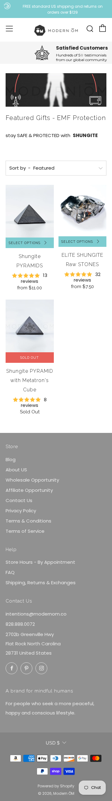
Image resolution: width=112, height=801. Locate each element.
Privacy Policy (21, 510)
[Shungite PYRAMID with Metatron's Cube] (30, 326)
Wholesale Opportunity (32, 480)
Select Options (24, 243)
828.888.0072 (20, 624)
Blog (11, 459)
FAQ (10, 572)
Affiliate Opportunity (29, 490)
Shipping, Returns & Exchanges (41, 582)
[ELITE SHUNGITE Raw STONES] (82, 210)
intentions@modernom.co (36, 614)
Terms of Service (25, 531)
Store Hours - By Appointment (40, 562)
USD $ (52, 742)
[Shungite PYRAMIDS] (30, 211)
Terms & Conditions (28, 521)
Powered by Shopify (56, 786)
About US (16, 469)
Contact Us (19, 500)
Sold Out (29, 357)
